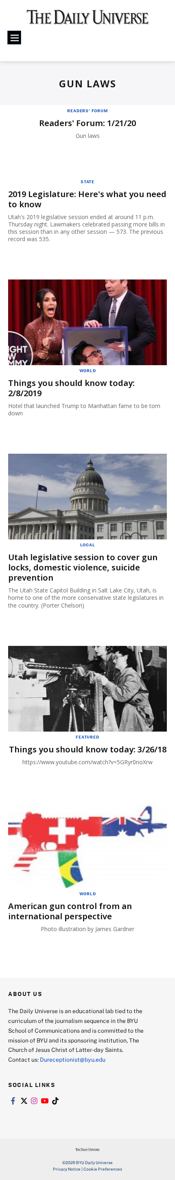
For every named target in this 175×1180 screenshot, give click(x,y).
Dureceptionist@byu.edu (72, 1059)
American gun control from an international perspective (70, 911)
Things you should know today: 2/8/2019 (71, 388)
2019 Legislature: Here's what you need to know (87, 199)
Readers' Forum (87, 110)
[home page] (87, 20)
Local (87, 544)
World (87, 370)
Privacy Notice (67, 1169)
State (87, 181)
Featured (87, 736)
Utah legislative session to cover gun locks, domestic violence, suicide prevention (83, 567)
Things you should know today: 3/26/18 (87, 749)
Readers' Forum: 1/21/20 (87, 123)
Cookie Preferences (102, 1169)
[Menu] (14, 37)
